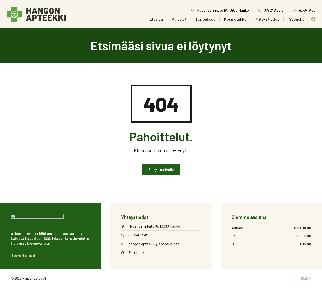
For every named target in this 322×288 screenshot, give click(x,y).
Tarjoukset (205, 19)
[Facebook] (313, 19)
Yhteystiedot (267, 19)
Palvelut (179, 19)
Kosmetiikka (235, 19)
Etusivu (156, 19)
